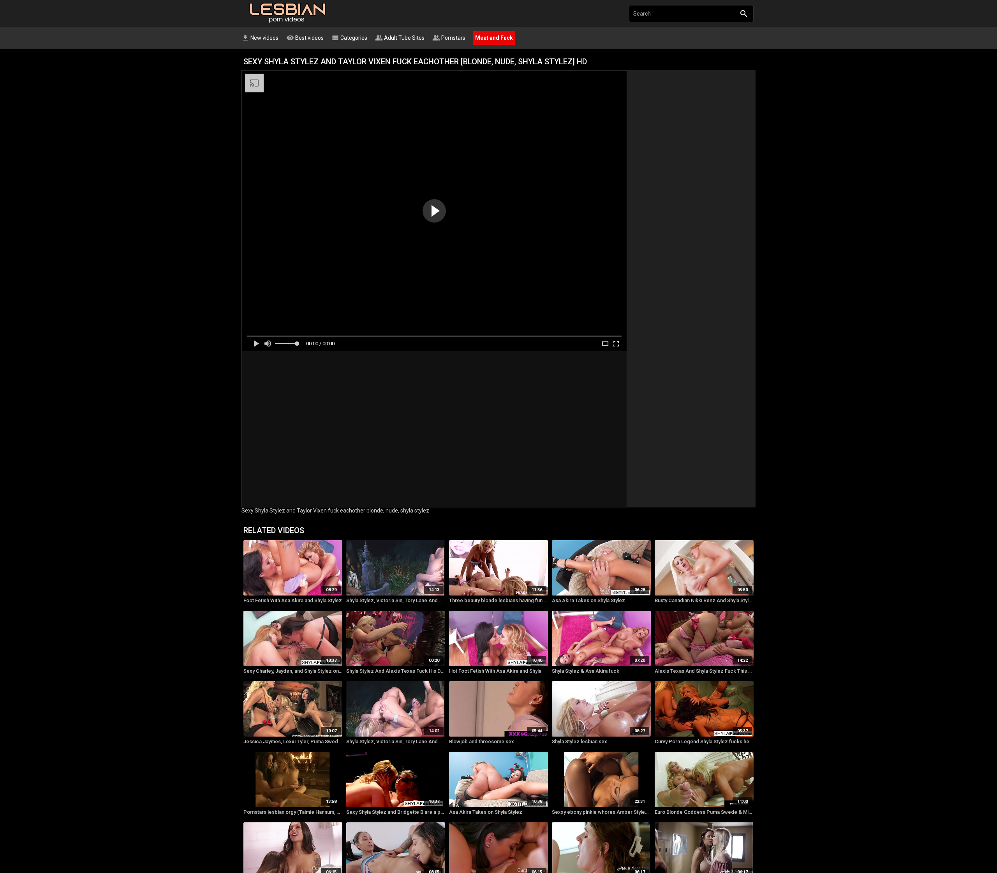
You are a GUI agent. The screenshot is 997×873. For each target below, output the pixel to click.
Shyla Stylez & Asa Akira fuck (585, 671)
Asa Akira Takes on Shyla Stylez (588, 600)
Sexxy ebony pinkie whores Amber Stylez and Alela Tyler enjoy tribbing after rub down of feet (601, 812)
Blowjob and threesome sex (481, 741)
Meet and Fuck (494, 38)
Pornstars (448, 38)
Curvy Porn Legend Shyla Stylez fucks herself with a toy (704, 741)
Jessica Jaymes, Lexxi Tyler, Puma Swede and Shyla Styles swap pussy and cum (292, 741)
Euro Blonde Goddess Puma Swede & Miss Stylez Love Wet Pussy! (704, 812)
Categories (349, 38)
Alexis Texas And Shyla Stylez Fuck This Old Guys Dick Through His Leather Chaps (704, 671)
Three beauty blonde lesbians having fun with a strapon (498, 600)
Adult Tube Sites (400, 38)
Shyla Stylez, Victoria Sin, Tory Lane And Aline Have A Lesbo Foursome (395, 600)
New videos (259, 38)
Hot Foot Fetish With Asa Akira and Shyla (495, 671)
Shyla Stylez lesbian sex (579, 741)
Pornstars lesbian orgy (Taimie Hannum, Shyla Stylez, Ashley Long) (292, 812)
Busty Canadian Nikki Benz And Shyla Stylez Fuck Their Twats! (704, 600)
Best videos (305, 38)
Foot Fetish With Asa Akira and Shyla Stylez (292, 600)
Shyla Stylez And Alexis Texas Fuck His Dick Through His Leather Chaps (395, 671)
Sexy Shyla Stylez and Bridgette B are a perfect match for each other (395, 812)
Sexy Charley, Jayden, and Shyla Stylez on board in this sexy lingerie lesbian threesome (292, 671)
